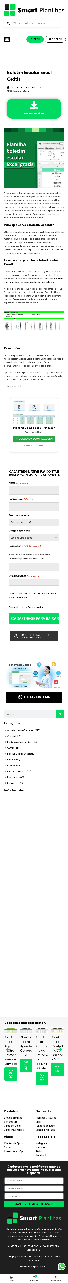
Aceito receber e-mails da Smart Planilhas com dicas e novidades (32, 595)
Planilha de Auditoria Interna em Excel (48, 926)
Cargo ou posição (19, 530)
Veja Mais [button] (49, 810)
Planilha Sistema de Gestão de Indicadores (47, 954)
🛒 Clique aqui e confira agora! (34, 438)
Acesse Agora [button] (10, 1074)
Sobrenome (21, 499)
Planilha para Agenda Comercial (26, 1046)
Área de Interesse (19, 515)
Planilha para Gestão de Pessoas (48, 900)
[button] (7, 39)
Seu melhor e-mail (24, 546)
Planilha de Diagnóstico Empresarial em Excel (48, 984)
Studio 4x (43, 1266)
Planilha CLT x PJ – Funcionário (47, 847)
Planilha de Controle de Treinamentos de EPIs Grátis (42, 1052)
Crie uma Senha (24, 575)
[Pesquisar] (60, 714)
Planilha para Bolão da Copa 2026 (47, 800)
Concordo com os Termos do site (26, 607)
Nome (18, 483)
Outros (26, 90)
